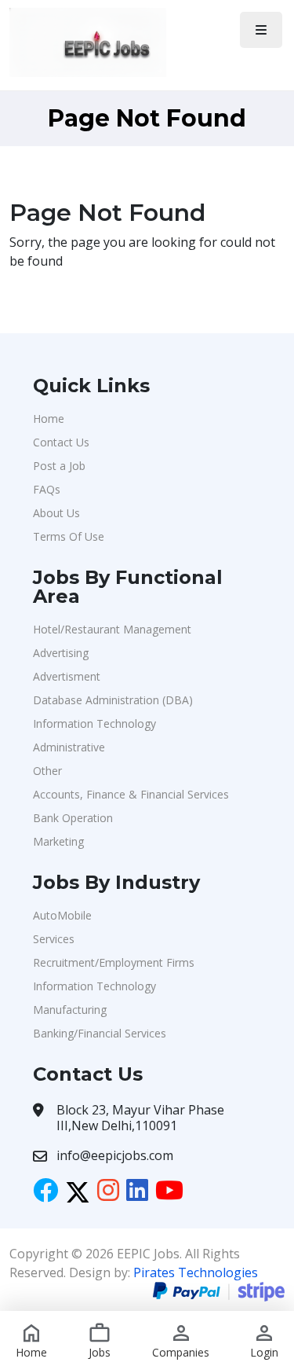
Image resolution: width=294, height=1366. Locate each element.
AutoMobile (62, 915)
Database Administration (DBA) (113, 699)
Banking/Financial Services (99, 1033)
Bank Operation (73, 817)
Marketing (58, 841)
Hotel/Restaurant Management (112, 629)
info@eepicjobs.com (114, 1155)
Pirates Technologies (195, 1272)
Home (48, 418)
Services (53, 938)
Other (47, 770)
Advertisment (66, 676)
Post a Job (59, 465)
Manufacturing (70, 1009)
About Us (56, 512)
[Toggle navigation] (261, 30)
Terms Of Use (68, 536)
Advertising (61, 652)
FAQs (46, 489)
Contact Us (61, 442)
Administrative (69, 747)
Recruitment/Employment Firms (113, 962)
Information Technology (94, 723)
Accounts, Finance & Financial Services (131, 794)
